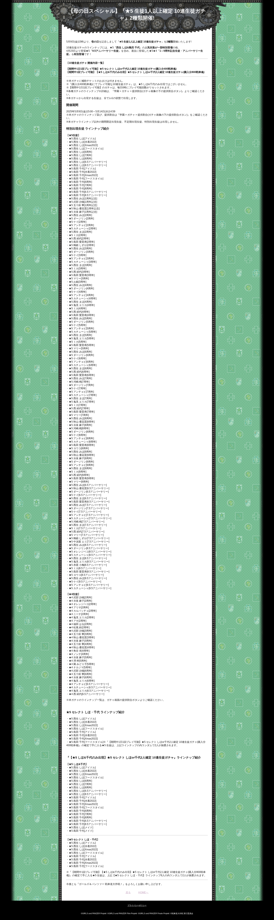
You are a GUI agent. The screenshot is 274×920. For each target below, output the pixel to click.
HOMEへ (143, 892)
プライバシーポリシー (137, 905)
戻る (128, 892)
